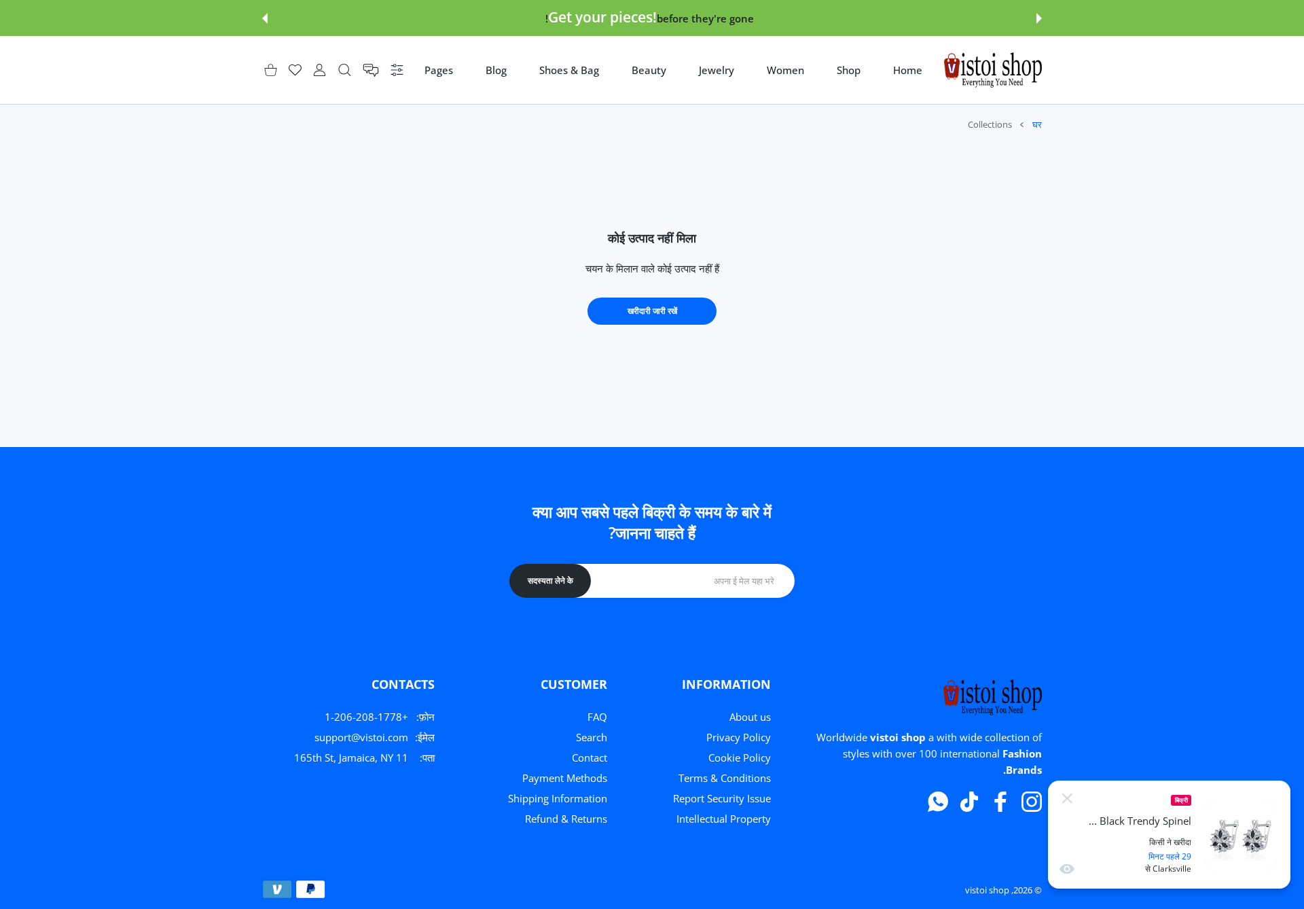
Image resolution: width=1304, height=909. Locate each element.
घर (1037, 124)
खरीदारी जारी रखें (652, 311)
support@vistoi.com (361, 737)
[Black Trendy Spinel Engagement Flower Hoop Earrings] (1241, 835)
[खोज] (344, 70)
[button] (1039, 18)
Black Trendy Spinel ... (1140, 821)
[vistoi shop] (993, 70)
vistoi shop (987, 890)
